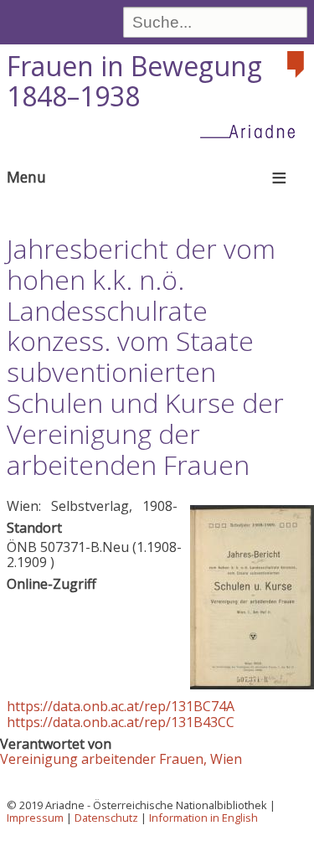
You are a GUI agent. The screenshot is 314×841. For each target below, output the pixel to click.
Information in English (203, 817)
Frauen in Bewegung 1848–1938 (134, 81)
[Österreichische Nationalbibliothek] (297, 64)
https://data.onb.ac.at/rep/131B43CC (120, 722)
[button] (252, 684)
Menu (26, 177)
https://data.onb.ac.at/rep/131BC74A (120, 706)
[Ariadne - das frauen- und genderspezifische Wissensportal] (252, 130)
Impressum (35, 817)
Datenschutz (106, 817)
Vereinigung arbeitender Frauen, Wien (121, 759)
